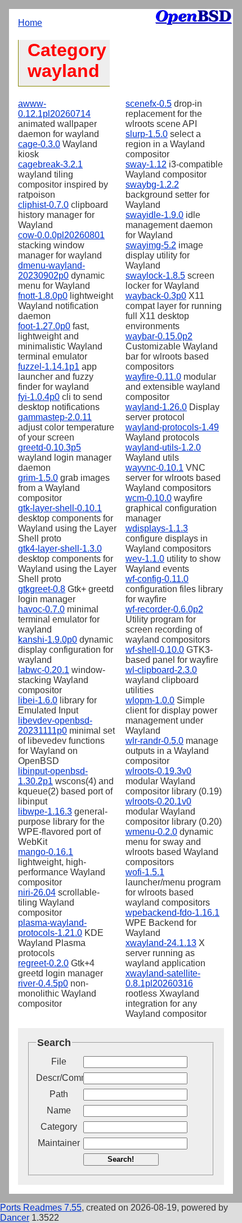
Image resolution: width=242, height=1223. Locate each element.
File (58, 1061)
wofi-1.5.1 (145, 872)
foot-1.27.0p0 (44, 326)
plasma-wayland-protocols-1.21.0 (52, 928)
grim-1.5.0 (38, 478)
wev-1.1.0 (145, 558)
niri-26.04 (37, 892)
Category (59, 1126)
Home (30, 23)
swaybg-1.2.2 (152, 184)
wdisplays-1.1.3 (157, 528)
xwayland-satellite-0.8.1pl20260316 (163, 978)
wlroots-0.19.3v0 (158, 771)
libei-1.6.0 (37, 700)
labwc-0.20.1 (43, 670)
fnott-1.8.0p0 (43, 296)
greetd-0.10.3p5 (49, 447)
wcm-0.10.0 (149, 498)
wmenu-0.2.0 (151, 831)
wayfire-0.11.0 (153, 376)
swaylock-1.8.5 (155, 275)
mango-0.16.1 (45, 852)
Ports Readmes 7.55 (41, 1207)
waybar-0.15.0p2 (159, 336)
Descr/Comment (58, 1078)
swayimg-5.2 (151, 245)
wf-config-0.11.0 (157, 579)
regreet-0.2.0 (43, 963)
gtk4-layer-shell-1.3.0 (60, 548)
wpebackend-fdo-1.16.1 (172, 912)
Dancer (14, 1217)
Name (59, 1110)
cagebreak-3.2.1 (50, 164)
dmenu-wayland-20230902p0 (51, 270)
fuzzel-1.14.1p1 (48, 366)
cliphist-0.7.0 (43, 205)
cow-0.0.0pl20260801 (61, 235)
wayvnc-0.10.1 (154, 467)
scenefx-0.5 (149, 103)
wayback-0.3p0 (156, 296)
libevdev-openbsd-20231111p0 (55, 725)
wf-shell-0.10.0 (155, 649)
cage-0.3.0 (39, 144)
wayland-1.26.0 (156, 407)
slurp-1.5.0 (147, 134)
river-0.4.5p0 (43, 983)
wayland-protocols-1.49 (172, 427)
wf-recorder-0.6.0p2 (164, 609)
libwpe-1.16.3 (45, 811)
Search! (120, 1159)
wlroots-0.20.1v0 (158, 801)
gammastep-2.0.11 (55, 417)
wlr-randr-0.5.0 (154, 740)
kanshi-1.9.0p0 (47, 639)
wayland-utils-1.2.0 (163, 447)
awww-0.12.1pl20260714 (54, 109)
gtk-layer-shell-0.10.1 (60, 508)
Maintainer (59, 1143)
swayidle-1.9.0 (154, 215)
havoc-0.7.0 (41, 609)
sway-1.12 (146, 164)
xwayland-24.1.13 (161, 943)
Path (59, 1094)
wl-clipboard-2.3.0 (161, 670)
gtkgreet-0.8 (41, 589)
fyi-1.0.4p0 (39, 397)
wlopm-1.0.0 (150, 700)
